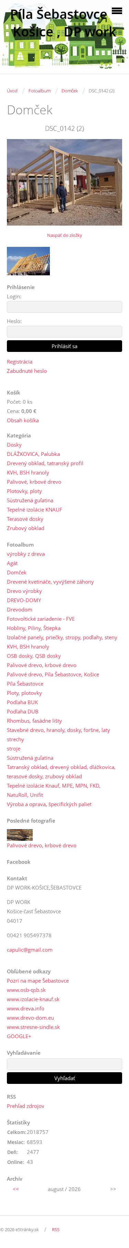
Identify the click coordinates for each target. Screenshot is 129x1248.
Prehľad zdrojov (25, 1105)
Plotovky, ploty (24, 491)
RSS (56, 1229)
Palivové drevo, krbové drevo (41, 665)
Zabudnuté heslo (27, 370)
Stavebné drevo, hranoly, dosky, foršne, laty (58, 729)
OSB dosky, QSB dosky (34, 655)
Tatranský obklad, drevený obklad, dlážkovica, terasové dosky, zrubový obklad (61, 772)
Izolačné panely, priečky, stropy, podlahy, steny (62, 637)
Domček (70, 91)
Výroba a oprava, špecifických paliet (49, 804)
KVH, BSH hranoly (28, 472)
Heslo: (14, 321)
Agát (12, 563)
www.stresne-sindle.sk (33, 1026)
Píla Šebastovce (25, 683)
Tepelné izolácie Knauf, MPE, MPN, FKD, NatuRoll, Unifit (53, 790)
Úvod (12, 91)
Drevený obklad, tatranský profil (45, 463)
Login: (14, 296)
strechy (15, 739)
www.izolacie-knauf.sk (33, 999)
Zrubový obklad (25, 528)
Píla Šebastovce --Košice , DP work (64, 22)
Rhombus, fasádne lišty (34, 720)
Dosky (14, 444)
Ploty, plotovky (24, 692)
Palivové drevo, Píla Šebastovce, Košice (53, 674)
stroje (13, 748)
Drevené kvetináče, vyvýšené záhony (50, 581)
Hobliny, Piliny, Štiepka (34, 628)
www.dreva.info (25, 1008)
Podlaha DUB (23, 711)
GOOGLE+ (19, 1036)
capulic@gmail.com (30, 949)
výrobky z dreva (26, 553)
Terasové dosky (25, 518)
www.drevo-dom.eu (30, 1017)
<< (16, 1189)
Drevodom (19, 609)
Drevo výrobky (24, 590)
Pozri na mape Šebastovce (38, 980)
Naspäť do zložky (64, 235)
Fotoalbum (40, 91)
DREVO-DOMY (24, 600)
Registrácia (19, 361)
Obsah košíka (23, 420)
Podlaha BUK (22, 702)
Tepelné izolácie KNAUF (34, 509)
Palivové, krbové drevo (34, 481)
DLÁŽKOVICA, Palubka (33, 453)
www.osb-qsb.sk (26, 989)
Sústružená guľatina (30, 500)
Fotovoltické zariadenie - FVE (41, 618)
